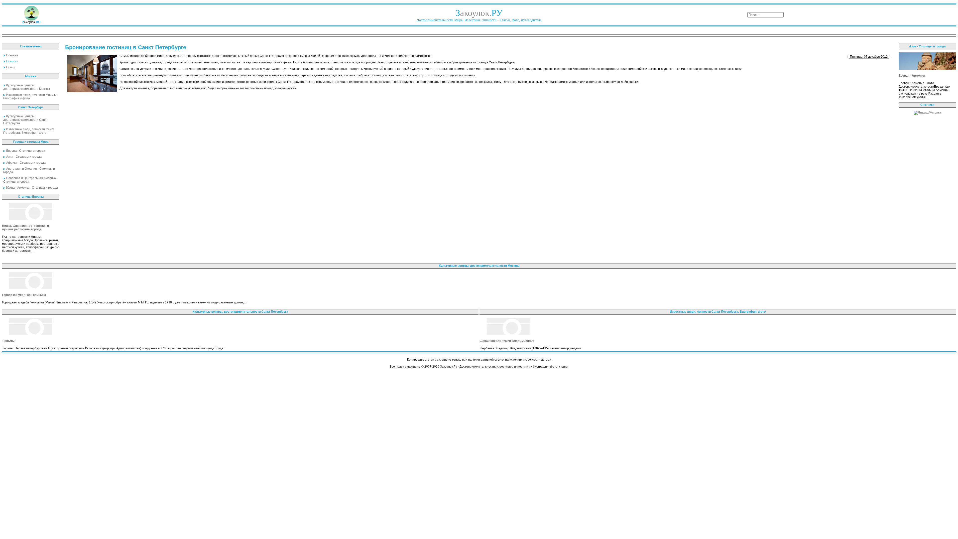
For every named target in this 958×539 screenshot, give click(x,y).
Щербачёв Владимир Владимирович (506, 341)
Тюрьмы (8, 341)
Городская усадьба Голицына (24, 295)
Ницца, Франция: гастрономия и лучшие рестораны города (25, 227)
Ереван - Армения (912, 75)
